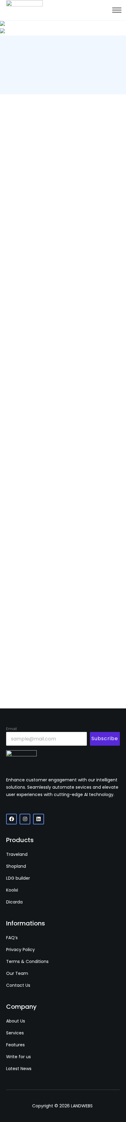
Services (15, 1033)
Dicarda (14, 902)
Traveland (17, 854)
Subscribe (104, 738)
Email (11, 729)
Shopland (16, 866)
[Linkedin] (38, 819)
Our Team (17, 973)
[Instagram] (25, 819)
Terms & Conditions (27, 961)
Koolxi (12, 890)
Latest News (18, 1069)
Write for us (18, 1057)
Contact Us (18, 985)
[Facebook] (11, 819)
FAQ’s (12, 938)
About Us (15, 1021)
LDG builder (18, 878)
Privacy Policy (20, 949)
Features (15, 1045)
